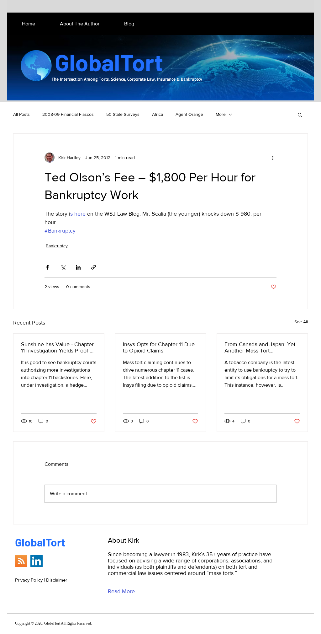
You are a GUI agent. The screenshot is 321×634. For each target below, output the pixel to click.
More (221, 114)
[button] (300, 114)
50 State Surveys (122, 114)
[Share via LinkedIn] (78, 267)
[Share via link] (94, 267)
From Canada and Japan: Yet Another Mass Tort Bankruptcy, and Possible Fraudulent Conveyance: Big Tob (259, 347)
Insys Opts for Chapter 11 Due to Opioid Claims (159, 347)
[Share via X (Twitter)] (63, 267)
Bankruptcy (57, 245)
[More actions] (272, 157)
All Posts (21, 114)
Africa (157, 114)
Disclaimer (56, 580)
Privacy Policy (29, 580)
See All (301, 321)
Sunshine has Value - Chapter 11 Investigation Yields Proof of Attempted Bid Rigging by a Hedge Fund (57, 347)
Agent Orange (189, 114)
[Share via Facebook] (47, 267)
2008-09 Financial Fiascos (68, 114)
